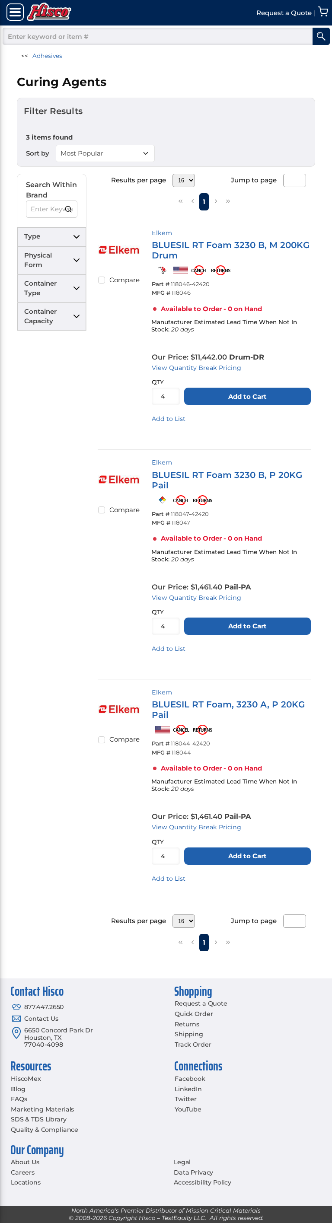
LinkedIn (188, 1089)
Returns (187, 1024)
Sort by (37, 153)
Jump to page (254, 180)
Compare (124, 280)
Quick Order (194, 1013)
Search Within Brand (51, 190)
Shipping (189, 1034)
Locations (26, 1182)
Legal (182, 1162)
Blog (18, 1089)
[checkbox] (101, 280)
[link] (180, 201)
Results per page (138, 180)
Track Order (193, 1044)
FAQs (19, 1099)
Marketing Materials (42, 1109)
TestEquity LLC (183, 1217)
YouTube (188, 1109)
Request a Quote (201, 1003)
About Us (25, 1162)
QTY (158, 382)
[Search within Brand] (68, 209)
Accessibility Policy (202, 1182)
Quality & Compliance (44, 1129)
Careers (23, 1172)
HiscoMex (26, 1078)
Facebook (190, 1078)
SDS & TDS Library (39, 1119)
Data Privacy (193, 1172)
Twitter (186, 1099)
